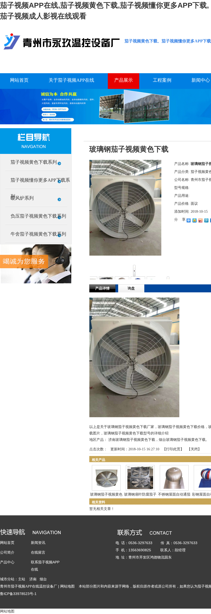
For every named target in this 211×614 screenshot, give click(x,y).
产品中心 (7, 562)
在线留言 (38, 552)
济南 (33, 579)
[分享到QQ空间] (194, 220)
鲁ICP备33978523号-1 (18, 594)
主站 (21, 579)
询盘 (131, 288)
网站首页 (7, 543)
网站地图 (67, 586)
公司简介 (7, 552)
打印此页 (173, 449)
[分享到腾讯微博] (206, 220)
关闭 (194, 449)
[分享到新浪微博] (200, 220)
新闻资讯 (38, 543)
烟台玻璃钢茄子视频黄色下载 (182, 440)
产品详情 (102, 288)
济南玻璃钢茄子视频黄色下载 (131, 440)
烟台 (43, 579)
